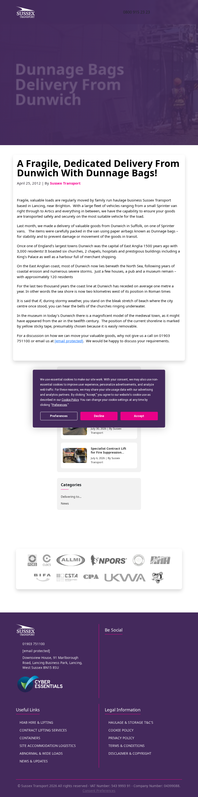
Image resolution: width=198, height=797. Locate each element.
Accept (139, 416)
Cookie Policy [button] (70, 399)
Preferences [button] (59, 404)
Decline (99, 416)
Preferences (59, 416)
